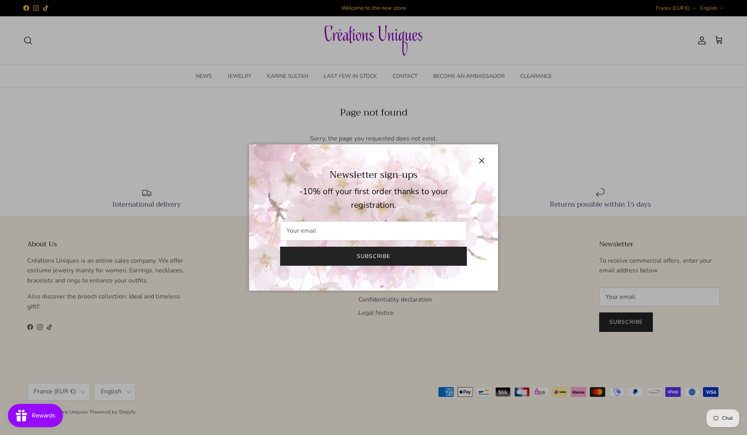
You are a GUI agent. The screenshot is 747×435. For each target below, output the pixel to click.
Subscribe (373, 256)
